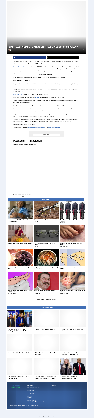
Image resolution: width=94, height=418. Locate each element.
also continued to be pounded (23, 109)
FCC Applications (30, 391)
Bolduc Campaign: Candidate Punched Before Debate (45, 353)
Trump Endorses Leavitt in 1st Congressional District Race (69, 377)
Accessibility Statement (31, 398)
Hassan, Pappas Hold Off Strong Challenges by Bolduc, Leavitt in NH (17, 330)
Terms (28, 394)
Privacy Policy (29, 397)
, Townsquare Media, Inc (25, 405)
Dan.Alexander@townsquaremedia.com (36, 127)
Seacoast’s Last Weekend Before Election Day (19, 353)
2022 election (21, 194)
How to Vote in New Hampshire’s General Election (72, 330)
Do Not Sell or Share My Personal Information (36, 401)
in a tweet (37, 97)
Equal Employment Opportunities (33, 387)
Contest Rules (29, 396)
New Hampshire (28, 194)
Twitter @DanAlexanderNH (53, 127)
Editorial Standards (30, 390)
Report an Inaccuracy (31, 393)
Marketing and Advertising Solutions (34, 389)
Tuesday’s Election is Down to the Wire (45, 329)
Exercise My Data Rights (31, 400)
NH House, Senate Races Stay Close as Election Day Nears (18, 377)
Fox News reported (17, 94)
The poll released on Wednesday (20, 67)
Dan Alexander (13, 49)
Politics (23, 196)
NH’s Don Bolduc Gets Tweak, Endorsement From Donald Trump (70, 353)
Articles (20, 196)
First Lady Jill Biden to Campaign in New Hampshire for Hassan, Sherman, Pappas (45, 377)
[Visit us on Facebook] (52, 387)
